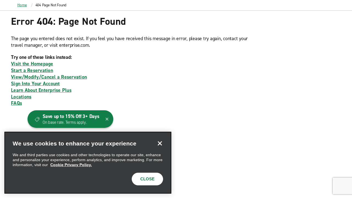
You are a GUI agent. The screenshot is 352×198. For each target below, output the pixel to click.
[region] (87, 163)
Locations (21, 97)
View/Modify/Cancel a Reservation (49, 77)
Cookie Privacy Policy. (71, 165)
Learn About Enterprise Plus (41, 90)
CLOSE (147, 179)
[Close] (159, 143)
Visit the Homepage (32, 64)
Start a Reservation (32, 70)
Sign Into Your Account (35, 83)
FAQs (16, 103)
